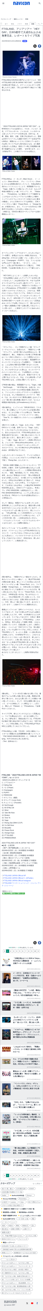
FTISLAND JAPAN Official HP (14, 875)
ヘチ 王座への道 (23, 1219)
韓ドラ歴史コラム (34, 1202)
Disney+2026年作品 (9, 1199)
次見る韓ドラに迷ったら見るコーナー (14, 1246)
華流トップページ (9, 1242)
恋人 (33, 1225)
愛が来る (5, 1229)
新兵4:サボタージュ (8, 1239)
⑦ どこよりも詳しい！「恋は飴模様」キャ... (17, 1283)
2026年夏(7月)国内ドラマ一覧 (12, 1192)
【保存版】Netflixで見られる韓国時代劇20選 (16, 1249)
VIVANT (31, 1189)
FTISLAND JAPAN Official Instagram (17, 880)
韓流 (12, 24)
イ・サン (5, 1222)
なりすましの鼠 (31, 1236)
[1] (4, 951)
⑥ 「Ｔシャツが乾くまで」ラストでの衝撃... (17, 1279)
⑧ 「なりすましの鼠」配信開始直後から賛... (17, 1286)
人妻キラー (26, 1229)
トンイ (13, 1222)
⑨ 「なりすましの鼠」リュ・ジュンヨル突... (17, 1289)
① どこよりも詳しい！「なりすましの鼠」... (17, 1263)
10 (35, 951)
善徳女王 (25, 1225)
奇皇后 (10, 1225)
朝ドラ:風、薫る (7, 1189)
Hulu (23, 1202)
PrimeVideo (23, 1199)
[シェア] (39, 46)
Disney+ (30, 1195)
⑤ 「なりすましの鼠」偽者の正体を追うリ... (17, 1276)
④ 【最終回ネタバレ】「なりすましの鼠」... (17, 1273)
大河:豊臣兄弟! (21, 1189)
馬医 (33, 1219)
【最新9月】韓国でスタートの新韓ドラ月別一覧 (18, 1209)
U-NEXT (5, 1202)
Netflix (5, 1195)
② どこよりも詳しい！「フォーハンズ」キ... (17, 1266)
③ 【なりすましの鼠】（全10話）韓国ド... (16, 1269)
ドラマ (19, 24)
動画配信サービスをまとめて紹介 (25, 1253)
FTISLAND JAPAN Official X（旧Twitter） (19, 878)
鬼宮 (3, 1225)
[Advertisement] (21, 12)
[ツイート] (35, 46)
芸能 (32, 24)
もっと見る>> (8, 1259)
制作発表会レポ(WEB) (26, 1212)
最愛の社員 (5, 1232)
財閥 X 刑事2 (15, 1229)
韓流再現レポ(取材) (9, 1212)
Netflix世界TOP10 (9, 1219)
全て (6, 24)
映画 (26, 24)
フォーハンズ (22, 1239)
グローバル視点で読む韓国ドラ (12, 1205)
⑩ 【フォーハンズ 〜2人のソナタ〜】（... (16, 1293)
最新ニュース (18, 19)
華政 (17, 1225)
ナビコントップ (6, 19)
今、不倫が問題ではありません (12, 1236)
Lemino (14, 1202)
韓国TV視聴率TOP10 (10, 1215)
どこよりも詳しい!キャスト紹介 (30, 1215)
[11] (38, 951)
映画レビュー (6, 1253)
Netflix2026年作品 (18, 1195)
